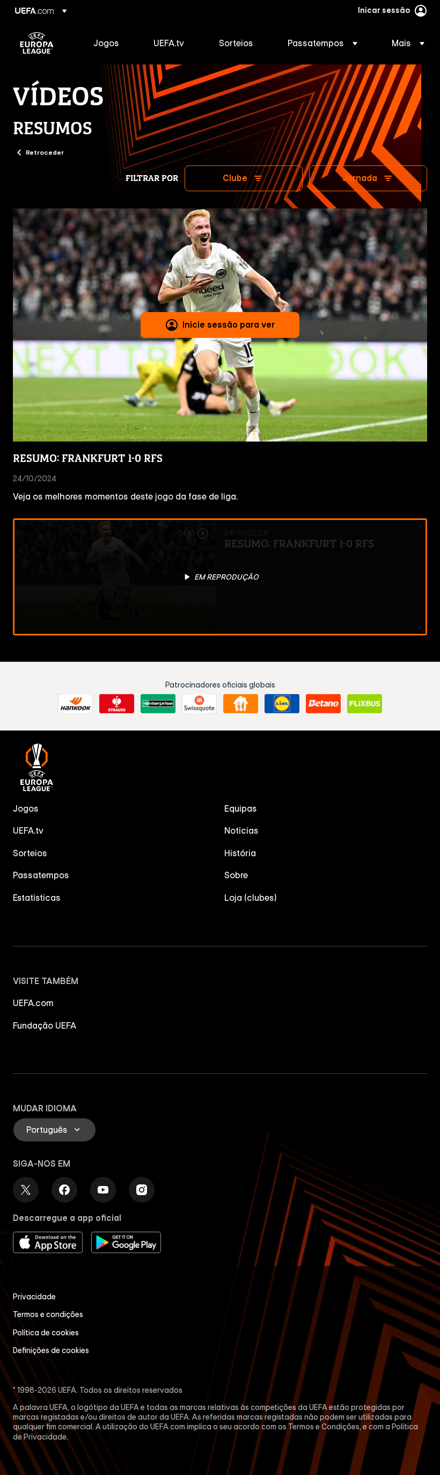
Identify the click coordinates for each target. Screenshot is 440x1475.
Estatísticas (37, 897)
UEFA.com (33, 1003)
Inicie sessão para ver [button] (228, 324)
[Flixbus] (364, 703)
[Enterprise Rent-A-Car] (158, 703)
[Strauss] (116, 703)
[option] (220, 576)
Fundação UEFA (44, 1025)
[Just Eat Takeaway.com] (240, 703)
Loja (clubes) (250, 897)
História (240, 853)
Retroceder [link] (45, 152)
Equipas (240, 808)
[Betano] (323, 703)
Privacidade (34, 1296)
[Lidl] (282, 703)
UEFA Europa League (37, 43)
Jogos (26, 808)
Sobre (236, 875)
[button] (322, 43)
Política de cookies (46, 1332)
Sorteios (30, 853)
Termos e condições (48, 1314)
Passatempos (41, 875)
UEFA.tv (28, 830)
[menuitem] (110, 43)
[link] (106, 43)
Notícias (241, 830)
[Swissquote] (199, 703)
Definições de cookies (51, 1350)
